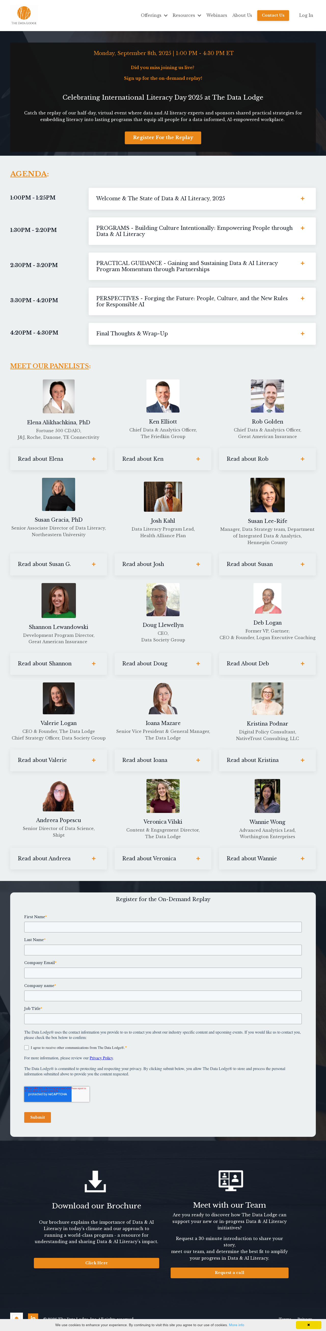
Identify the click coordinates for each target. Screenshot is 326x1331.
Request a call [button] (229, 1272)
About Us (242, 15)
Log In (306, 15)
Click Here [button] (96, 1263)
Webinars (216, 15)
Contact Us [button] (273, 15)
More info (236, 1325)
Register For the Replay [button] (163, 137)
